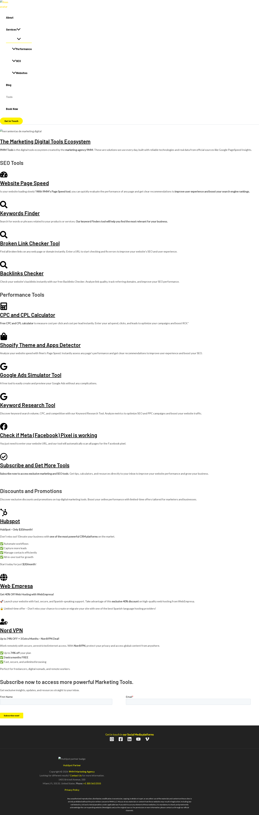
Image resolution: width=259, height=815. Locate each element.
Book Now (12, 109)
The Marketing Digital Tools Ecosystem (45, 141)
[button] (19, 29)
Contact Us (76, 775)
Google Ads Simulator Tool (30, 375)
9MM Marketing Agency (82, 771)
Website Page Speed (24, 183)
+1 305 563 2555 (92, 783)
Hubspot (10, 521)
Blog (8, 85)
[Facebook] (120, 740)
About (9, 17)
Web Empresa (16, 586)
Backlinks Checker (22, 273)
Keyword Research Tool (27, 405)
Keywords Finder (20, 213)
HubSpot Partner (72, 765)
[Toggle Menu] (19, 39)
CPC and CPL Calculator (27, 315)
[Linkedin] (129, 740)
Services (11, 29)
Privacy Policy (72, 789)
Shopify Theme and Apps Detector (40, 345)
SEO (18, 61)
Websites (21, 73)
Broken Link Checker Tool (30, 243)
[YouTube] (138, 740)
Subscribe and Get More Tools (34, 465)
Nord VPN (11, 630)
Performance (24, 49)
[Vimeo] (147, 740)
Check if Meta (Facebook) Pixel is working (48, 435)
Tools (9, 97)
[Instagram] (112, 740)
